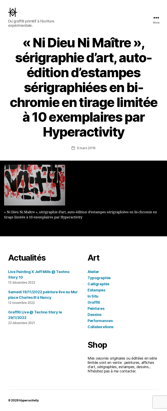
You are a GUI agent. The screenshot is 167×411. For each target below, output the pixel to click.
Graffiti (94, 302)
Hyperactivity (29, 400)
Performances (100, 321)
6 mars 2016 (86, 148)
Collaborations (100, 327)
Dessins (94, 314)
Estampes (96, 290)
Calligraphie (98, 284)
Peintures (96, 308)
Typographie (99, 278)
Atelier (93, 272)
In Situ (93, 296)
